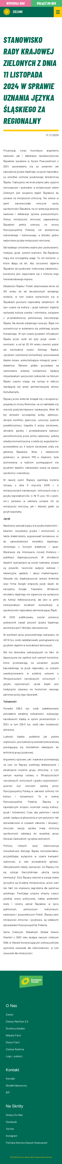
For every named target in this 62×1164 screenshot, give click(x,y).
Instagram (11, 1135)
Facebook (11, 1121)
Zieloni (9, 1014)
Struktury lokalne (15, 1028)
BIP (8, 1092)
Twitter (10, 1128)
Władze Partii (13, 1035)
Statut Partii (13, 1042)
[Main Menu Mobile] (58, 12)
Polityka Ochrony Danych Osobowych (26, 1142)
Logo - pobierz (14, 1056)
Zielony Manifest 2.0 (17, 1021)
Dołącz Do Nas (14, 1114)
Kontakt (10, 1078)
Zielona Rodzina (15, 1049)
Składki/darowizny (16, 1085)
